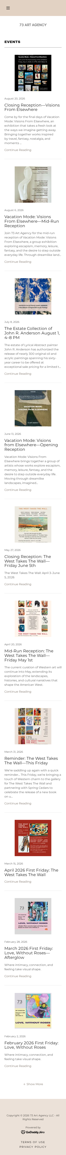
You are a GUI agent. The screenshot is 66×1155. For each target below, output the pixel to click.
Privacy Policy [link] (32, 1146)
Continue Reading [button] (17, 150)
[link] (33, 24)
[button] (8, 8)
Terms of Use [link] (33, 1142)
